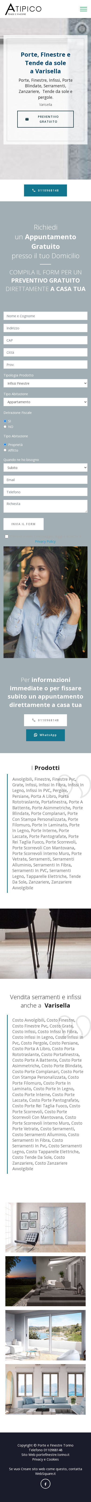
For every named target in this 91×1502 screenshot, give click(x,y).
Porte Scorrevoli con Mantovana (43, 847)
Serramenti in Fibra (52, 865)
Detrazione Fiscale (18, 412)
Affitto (13, 450)
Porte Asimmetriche (51, 807)
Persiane (20, 796)
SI (9, 421)
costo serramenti (57, 1128)
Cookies (53, 1459)
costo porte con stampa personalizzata (47, 1074)
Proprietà (15, 444)
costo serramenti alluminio (39, 1134)
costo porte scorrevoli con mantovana (39, 1114)
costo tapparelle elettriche (52, 1151)
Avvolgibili (22, 779)
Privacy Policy (45, 541)
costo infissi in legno (32, 1037)
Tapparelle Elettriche (46, 876)
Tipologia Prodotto (19, 375)
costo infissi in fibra (57, 1031)
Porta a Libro (43, 796)
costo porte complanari (35, 1071)
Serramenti (39, 859)
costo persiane (63, 1043)
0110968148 (48, 190)
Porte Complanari (48, 813)
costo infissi (23, 1031)
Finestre (42, 779)
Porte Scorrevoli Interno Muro (40, 853)
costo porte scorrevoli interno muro (44, 1120)
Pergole (60, 790)
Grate (17, 785)
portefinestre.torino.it (53, 1454)
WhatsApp (48, 735)
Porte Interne (43, 830)
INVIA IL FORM (23, 524)
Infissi (30, 785)
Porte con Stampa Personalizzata (45, 816)
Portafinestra (53, 802)
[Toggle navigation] (83, 9)
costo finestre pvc (29, 1026)
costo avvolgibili (28, 1020)
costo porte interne (31, 1094)
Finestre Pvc (63, 779)
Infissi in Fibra (52, 785)
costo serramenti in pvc (37, 1143)
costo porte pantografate (53, 1100)
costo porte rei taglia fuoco (39, 1105)
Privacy (38, 1459)
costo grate (61, 1026)
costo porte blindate (61, 1065)
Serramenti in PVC (29, 870)
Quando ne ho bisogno (21, 459)
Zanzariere (39, 882)
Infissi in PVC (38, 790)
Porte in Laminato (49, 825)
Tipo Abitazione (16, 394)
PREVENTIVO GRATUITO (48, 119)
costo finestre (60, 1020)
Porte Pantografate (47, 836)
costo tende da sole (32, 1157)
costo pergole (34, 1043)
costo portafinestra (60, 1054)
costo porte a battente (34, 1060)
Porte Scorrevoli (61, 842)
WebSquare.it (45, 1473)
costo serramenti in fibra (45, 1137)
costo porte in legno (53, 1088)
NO (10, 426)
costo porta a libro (31, 1048)
